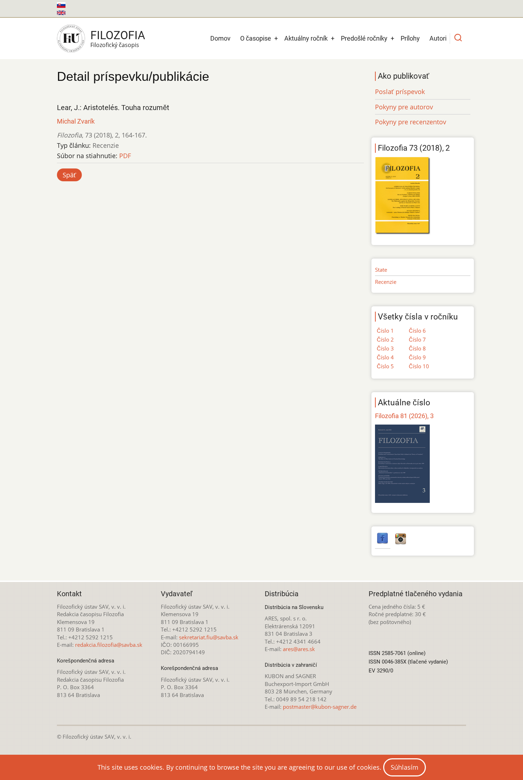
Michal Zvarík (76, 121)
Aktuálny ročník (306, 38)
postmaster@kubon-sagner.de (319, 706)
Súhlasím (404, 767)
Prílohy (410, 38)
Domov (220, 38)
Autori (438, 38)
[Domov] (71, 38)
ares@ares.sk (299, 648)
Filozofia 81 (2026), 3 (404, 416)
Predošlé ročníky (364, 38)
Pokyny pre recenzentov (410, 122)
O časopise (255, 38)
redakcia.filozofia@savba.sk (108, 644)
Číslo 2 (385, 339)
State (381, 269)
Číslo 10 (419, 366)
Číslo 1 (385, 330)
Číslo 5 (385, 366)
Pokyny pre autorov (404, 107)
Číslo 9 (417, 357)
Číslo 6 (417, 330)
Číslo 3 (385, 348)
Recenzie (385, 281)
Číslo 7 (417, 339)
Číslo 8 (417, 348)
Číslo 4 (385, 357)
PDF (125, 155)
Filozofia (117, 35)
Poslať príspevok (400, 91)
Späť (69, 175)
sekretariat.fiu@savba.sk (208, 637)
